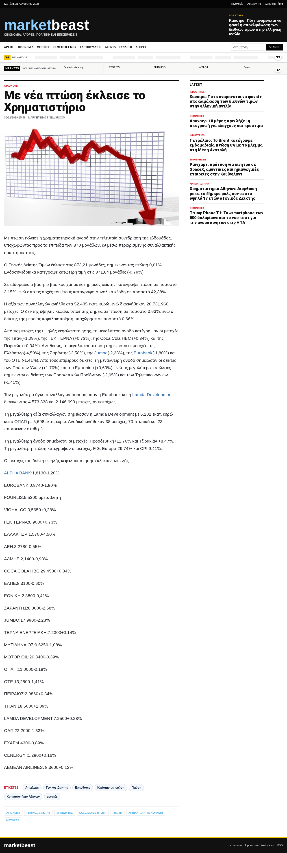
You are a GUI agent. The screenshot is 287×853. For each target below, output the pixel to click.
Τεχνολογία (236, 3)
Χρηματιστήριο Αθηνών (23, 796)
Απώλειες (32, 787)
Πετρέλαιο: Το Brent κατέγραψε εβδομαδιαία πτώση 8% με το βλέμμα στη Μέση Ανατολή (226, 145)
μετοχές (52, 796)
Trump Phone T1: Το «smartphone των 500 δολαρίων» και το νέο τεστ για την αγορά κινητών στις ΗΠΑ (226, 218)
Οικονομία (25, 47)
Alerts (110, 47)
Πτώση (136, 787)
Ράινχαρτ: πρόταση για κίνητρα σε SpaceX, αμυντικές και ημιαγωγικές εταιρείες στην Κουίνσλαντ (224, 169)
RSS (280, 845)
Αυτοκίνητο (254, 3)
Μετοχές (43, 47)
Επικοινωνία (234, 845)
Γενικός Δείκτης (57, 787)
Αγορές (141, 47)
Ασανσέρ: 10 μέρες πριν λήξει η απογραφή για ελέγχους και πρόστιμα (226, 123)
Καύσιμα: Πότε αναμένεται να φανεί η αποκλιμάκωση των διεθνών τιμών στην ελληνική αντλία (226, 101)
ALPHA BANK (17, 473)
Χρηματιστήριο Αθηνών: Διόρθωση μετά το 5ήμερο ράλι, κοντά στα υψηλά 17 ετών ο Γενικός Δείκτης (223, 193)
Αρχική (9, 47)
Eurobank (143, 353)
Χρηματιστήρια (274, 3)
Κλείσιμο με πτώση (110, 787)
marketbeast (19, 845)
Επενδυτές (82, 787)
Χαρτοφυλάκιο (90, 47)
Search (274, 47)
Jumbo (101, 353)
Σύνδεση (125, 47)
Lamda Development (152, 394)
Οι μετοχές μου (64, 47)
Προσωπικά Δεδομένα (259, 845)
